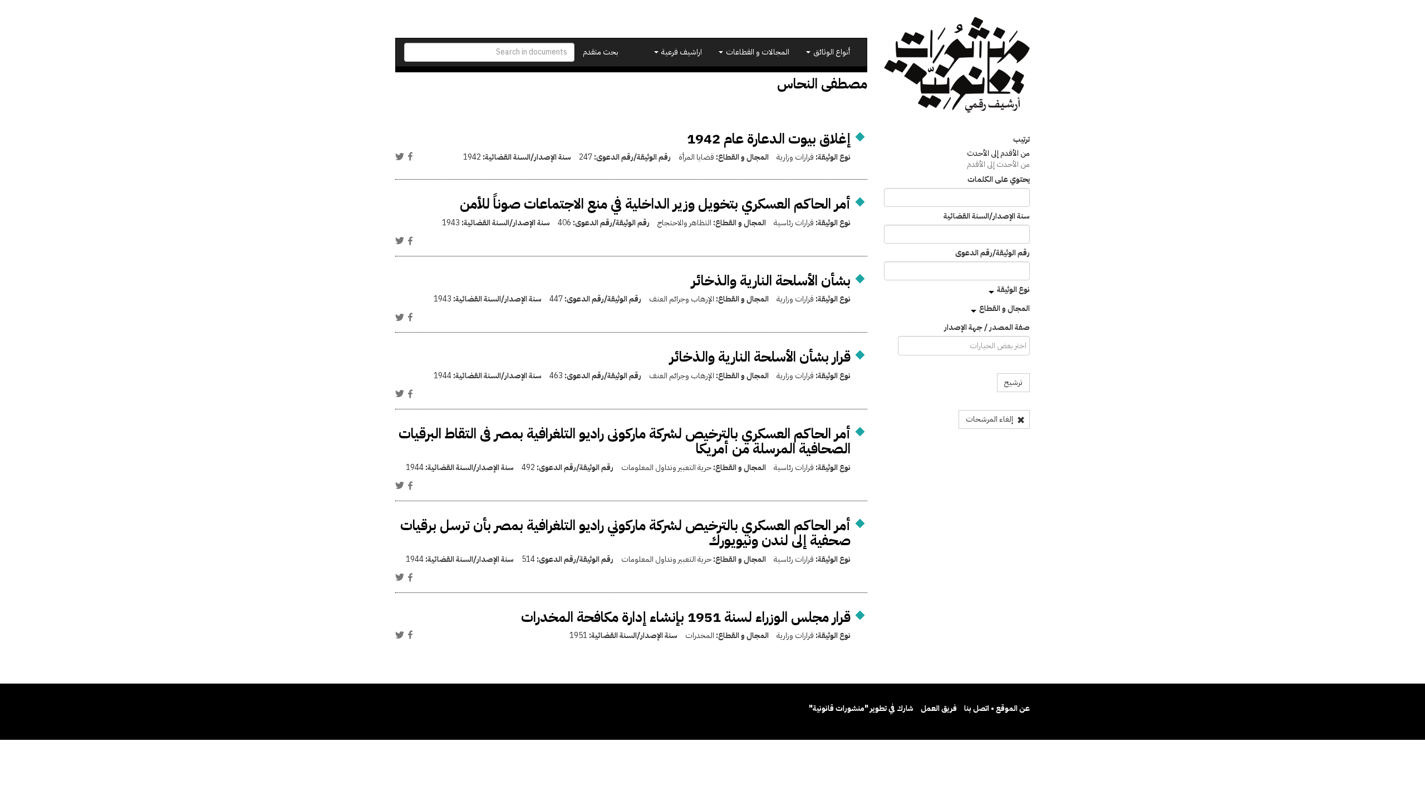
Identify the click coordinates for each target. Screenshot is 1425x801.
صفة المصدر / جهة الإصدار (987, 327)
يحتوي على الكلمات (998, 179)
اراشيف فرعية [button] (681, 52)
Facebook (410, 156)
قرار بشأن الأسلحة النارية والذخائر (760, 357)
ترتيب (1021, 139)
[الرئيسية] (957, 65)
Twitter (399, 156)
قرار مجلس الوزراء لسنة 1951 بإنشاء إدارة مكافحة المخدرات (686, 617)
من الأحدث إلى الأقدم (998, 164)
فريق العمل (939, 708)
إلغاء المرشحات (990, 419)
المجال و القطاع (1004, 308)
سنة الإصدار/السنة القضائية (987, 216)
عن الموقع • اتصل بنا (997, 708)
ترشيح (1013, 382)
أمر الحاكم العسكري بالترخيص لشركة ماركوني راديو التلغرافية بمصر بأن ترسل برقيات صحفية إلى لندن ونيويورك (625, 533)
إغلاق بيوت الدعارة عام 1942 (769, 138)
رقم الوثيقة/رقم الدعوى (992, 253)
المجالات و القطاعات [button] (756, 52)
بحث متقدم (600, 52)
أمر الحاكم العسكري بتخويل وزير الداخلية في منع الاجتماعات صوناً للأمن (655, 204)
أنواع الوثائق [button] (831, 52)
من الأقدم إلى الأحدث (998, 153)
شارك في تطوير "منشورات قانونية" (861, 708)
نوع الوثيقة (1013, 289)
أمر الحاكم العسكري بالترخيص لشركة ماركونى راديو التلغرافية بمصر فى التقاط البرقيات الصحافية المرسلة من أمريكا (625, 441)
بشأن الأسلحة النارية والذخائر (771, 280)
